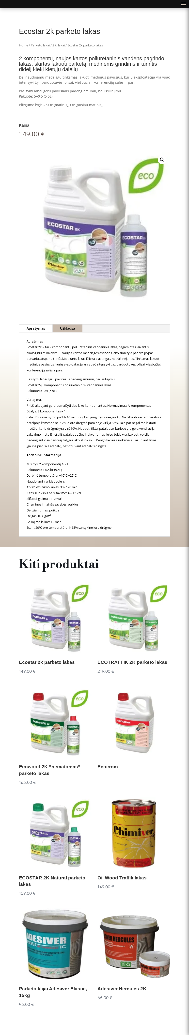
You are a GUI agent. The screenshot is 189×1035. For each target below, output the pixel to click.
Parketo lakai (40, 45)
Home (23, 45)
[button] (162, 159)
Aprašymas (36, 328)
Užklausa (67, 328)
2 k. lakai (58, 45)
